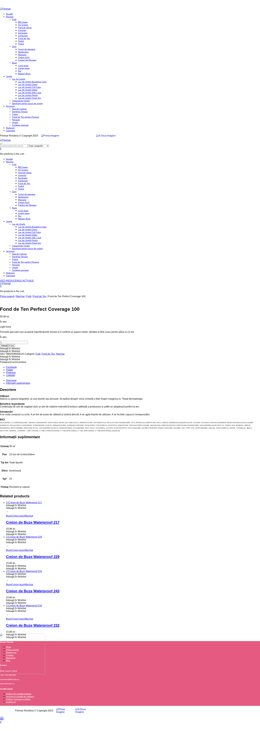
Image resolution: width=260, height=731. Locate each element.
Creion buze (24, 68)
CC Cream (23, 25)
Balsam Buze (24, 73)
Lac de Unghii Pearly (28, 95)
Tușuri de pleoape (26, 49)
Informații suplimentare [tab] (18, 383)
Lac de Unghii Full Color (29, 87)
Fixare (21, 44)
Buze (14, 63)
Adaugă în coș (7, 345)
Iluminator (23, 33)
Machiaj (9, 17)
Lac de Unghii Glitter (27, 90)
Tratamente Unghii (21, 101)
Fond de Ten (24, 38)
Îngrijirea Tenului (20, 111)
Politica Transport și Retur (18, 699)
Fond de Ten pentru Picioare (25, 117)
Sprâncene (23, 52)
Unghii (9, 76)
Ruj (19, 71)
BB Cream (23, 22)
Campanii (10, 130)
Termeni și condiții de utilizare (20, 696)
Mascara (22, 54)
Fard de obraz (25, 27)
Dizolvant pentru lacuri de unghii (27, 103)
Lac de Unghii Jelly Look (29, 92)
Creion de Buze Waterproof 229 (32, 557)
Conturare (23, 35)
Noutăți (9, 14)
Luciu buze (23, 65)
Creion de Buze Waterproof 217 (32, 522)
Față (14, 19)
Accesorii (10, 106)
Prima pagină (7, 296)
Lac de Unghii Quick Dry (29, 98)
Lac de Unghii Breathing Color (32, 82)
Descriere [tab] (11, 380)
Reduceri (10, 128)
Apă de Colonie (19, 109)
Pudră (21, 41)
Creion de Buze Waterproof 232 (32, 625)
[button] (10, 348)
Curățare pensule (20, 125)
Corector (22, 30)
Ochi (14, 46)
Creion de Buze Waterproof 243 (32, 591)
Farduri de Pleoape (27, 60)
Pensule (16, 120)
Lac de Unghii (18, 79)
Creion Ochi (23, 57)
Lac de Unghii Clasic (27, 84)
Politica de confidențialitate (18, 694)
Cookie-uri (11, 702)
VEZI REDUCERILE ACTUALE (17, 280)
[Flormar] (5, 9)
